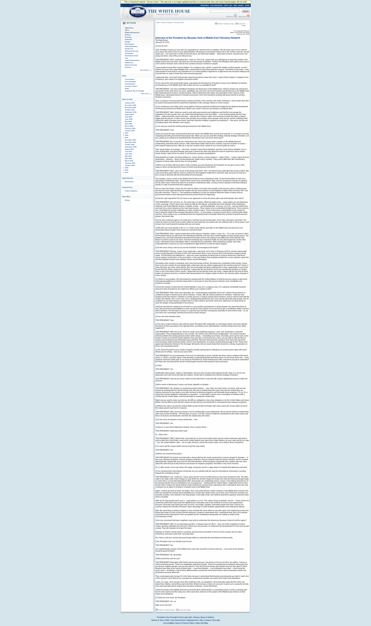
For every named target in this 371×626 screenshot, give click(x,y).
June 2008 (128, 119)
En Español (245, 8)
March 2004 (129, 161)
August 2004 (129, 149)
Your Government (211, 8)
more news (145, 93)
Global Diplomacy (131, 46)
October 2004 (129, 144)
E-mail (238, 8)
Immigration (129, 53)
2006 (126, 135)
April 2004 (128, 158)
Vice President (172, 617)
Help (197, 623)
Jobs (201, 620)
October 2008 (129, 110)
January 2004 (130, 165)
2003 (126, 168)
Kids (232, 8)
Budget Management (132, 32)
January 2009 (130, 103)
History (127, 200)
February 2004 (130, 163)
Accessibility (168, 623)
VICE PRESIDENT (216, 5)
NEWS (247, 5)
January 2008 (130, 130)
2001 (126, 172)
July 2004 (128, 151)
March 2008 (129, 126)
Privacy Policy (188, 623)
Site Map (204, 623)
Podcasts (229, 16)
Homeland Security (131, 51)
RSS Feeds (243, 16)
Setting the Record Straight (134, 91)
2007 (126, 133)
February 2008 (130, 128)
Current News (129, 79)
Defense (128, 35)
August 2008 (129, 114)
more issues (144, 70)
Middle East (129, 62)
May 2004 (128, 156)
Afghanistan (129, 28)
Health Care (129, 49)
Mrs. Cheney (194, 617)
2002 (126, 170)
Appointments (192, 620)
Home (158, 22)
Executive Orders (131, 86)
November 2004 (130, 142)
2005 (126, 137)
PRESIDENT (205, 5)
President (161, 617)
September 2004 (131, 147)
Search (178, 623)
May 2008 (128, 121)
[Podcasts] (235, 16)
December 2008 (130, 105)
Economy (128, 37)
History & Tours (224, 8)
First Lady (184, 617)
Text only (216, 620)
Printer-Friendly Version (226, 24)
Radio (127, 88)
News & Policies (167, 22)
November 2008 (130, 107)
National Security (131, 65)
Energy (127, 42)
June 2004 (128, 154)
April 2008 (128, 124)
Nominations (129, 181)
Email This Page (184, 610)
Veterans (128, 67)
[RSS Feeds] (248, 16)
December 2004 (130, 140)
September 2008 (131, 112)
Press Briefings (130, 81)
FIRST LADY (228, 5)
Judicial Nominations (132, 60)
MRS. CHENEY (239, 5)
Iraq (126, 58)
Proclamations (130, 84)
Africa (127, 30)
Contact (208, 620)
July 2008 (128, 117)
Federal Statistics (131, 191)
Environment (129, 44)
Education (128, 39)
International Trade (131, 55)
